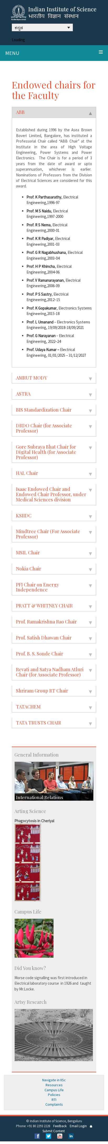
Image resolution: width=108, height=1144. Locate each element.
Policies (54, 1094)
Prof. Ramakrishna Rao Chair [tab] (46, 621)
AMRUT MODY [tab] (31, 378)
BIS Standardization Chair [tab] (44, 410)
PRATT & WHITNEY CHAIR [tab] (44, 605)
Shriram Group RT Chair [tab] (42, 691)
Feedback (60, 1126)
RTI (54, 1099)
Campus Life (54, 1090)
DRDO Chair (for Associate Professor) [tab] (44, 428)
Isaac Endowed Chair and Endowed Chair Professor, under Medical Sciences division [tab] (51, 494)
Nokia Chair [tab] (28, 568)
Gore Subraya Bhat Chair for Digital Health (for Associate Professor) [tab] (46, 452)
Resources (54, 1085)
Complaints (54, 1104)
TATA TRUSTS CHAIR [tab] (38, 723)
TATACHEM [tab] (28, 707)
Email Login (78, 1126)
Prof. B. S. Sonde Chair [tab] (39, 653)
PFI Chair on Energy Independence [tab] (37, 587)
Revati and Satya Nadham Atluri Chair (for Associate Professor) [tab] (50, 672)
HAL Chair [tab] (27, 473)
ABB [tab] (20, 112)
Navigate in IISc (54, 1080)
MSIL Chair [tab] (28, 552)
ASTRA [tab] (23, 394)
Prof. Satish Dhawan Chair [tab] (44, 637)
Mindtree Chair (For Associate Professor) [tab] (48, 534)
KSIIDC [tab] (23, 515)
